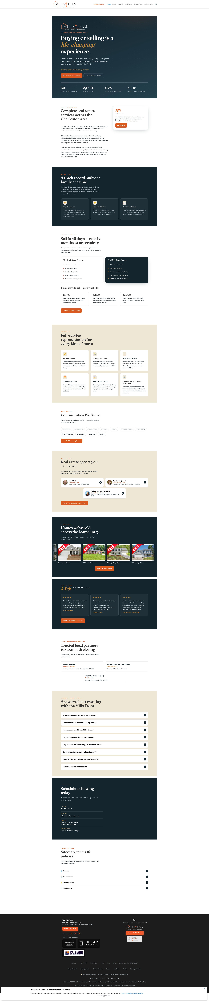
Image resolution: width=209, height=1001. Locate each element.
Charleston (80, 434)
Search (114, 4)
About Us (120, 4)
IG (71, 933)
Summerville (66, 429)
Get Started (121, 125)
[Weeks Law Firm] (69, 943)
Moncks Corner (92, 429)
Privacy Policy (83, 963)
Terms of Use (93, 963)
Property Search (84, 969)
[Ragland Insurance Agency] (73, 953)
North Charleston (126, 429)
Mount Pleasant (67, 434)
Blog (109, 963)
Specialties (128, 4)
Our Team (116, 969)
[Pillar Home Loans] (88, 943)
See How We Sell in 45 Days (71, 310)
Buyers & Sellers (97, 969)
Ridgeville (92, 434)
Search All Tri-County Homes (71, 441)
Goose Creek (79, 429)
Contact (108, 969)
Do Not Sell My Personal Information (132, 993)
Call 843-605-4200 (70, 928)
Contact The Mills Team (135, 933)
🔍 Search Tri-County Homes (71, 75)
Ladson (114, 429)
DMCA (102, 963)
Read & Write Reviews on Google (73, 620)
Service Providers (148, 4)
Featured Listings (72, 969)
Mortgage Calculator (135, 969)
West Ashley (141, 429)
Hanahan (104, 429)
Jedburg (101, 434)
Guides (125, 969)
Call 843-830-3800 (99, 4)
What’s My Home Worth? (104, 568)
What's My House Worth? (93, 75)
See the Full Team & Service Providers (74, 503)
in (75, 933)
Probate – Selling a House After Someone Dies (125, 963)
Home (109, 4)
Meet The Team (138, 4)
